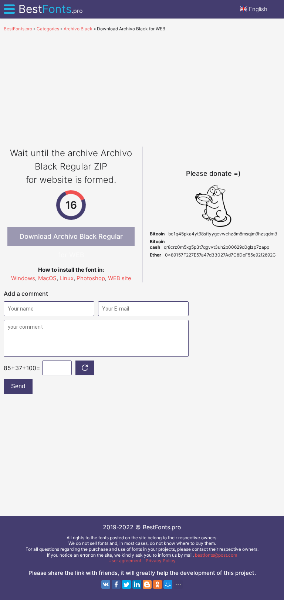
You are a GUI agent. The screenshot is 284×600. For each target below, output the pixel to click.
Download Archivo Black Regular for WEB (71, 239)
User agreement (124, 560)
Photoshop (91, 278)
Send (18, 386)
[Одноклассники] (157, 584)
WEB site (119, 278)
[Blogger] (147, 584)
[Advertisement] (142, 87)
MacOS (47, 278)
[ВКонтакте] (105, 584)
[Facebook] (116, 584)
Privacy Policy (161, 560)
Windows (23, 278)
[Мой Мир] (167, 584)
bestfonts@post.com (216, 555)
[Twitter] (126, 584)
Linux (67, 278)
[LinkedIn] (136, 584)
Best (50, 9)
